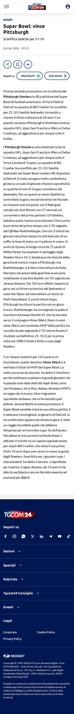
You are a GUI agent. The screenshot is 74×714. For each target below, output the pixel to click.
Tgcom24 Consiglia (18, 593)
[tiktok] (69, 536)
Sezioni (9, 551)
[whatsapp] (23, 536)
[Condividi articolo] (7, 64)
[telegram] (51, 536)
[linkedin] (41, 536)
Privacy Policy (12, 638)
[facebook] (5, 536)
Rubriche (10, 579)
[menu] (6, 6)
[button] (37, 6)
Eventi (8, 607)
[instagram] (14, 536)
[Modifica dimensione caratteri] (28, 64)
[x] (32, 536)
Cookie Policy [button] (46, 632)
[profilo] (68, 6)
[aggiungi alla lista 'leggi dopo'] (17, 64)
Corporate (10, 632)
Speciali (9, 565)
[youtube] (60, 536)
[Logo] (37, 6)
